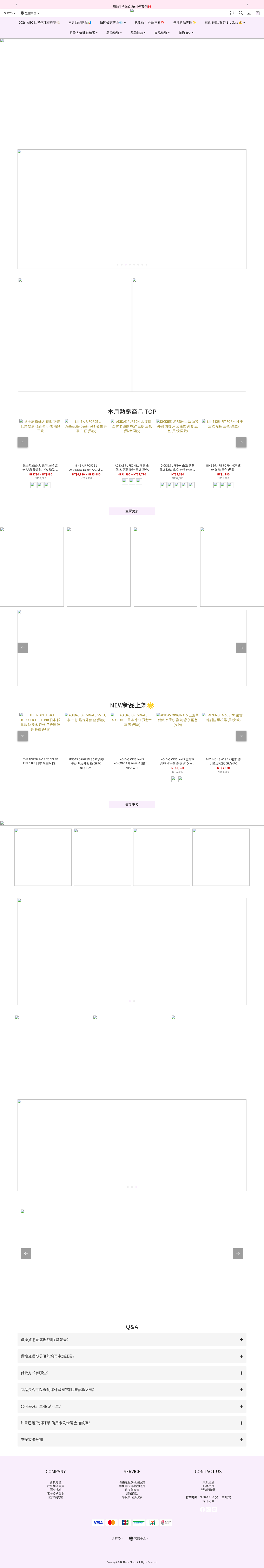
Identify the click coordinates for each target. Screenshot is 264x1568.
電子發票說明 (55, 1493)
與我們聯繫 (208, 1490)
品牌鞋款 (137, 33)
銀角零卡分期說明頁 (132, 1486)
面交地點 (55, 1490)
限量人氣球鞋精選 (82, 33)
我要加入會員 (55, 1486)
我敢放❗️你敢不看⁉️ (149, 22)
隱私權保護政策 (132, 1497)
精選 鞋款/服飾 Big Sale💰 (223, 22)
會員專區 (55, 1482)
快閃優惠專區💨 (111, 22)
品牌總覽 (112, 33)
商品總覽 (160, 33)
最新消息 (208, 1482)
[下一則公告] (247, 4)
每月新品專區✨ (184, 22)
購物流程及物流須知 (132, 1482)
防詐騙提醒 (55, 1497)
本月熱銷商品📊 (80, 22)
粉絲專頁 (208, 1486)
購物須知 (185, 33)
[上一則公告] (16, 4)
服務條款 (132, 1493)
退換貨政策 (132, 1490)
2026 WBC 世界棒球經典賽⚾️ (39, 22)
